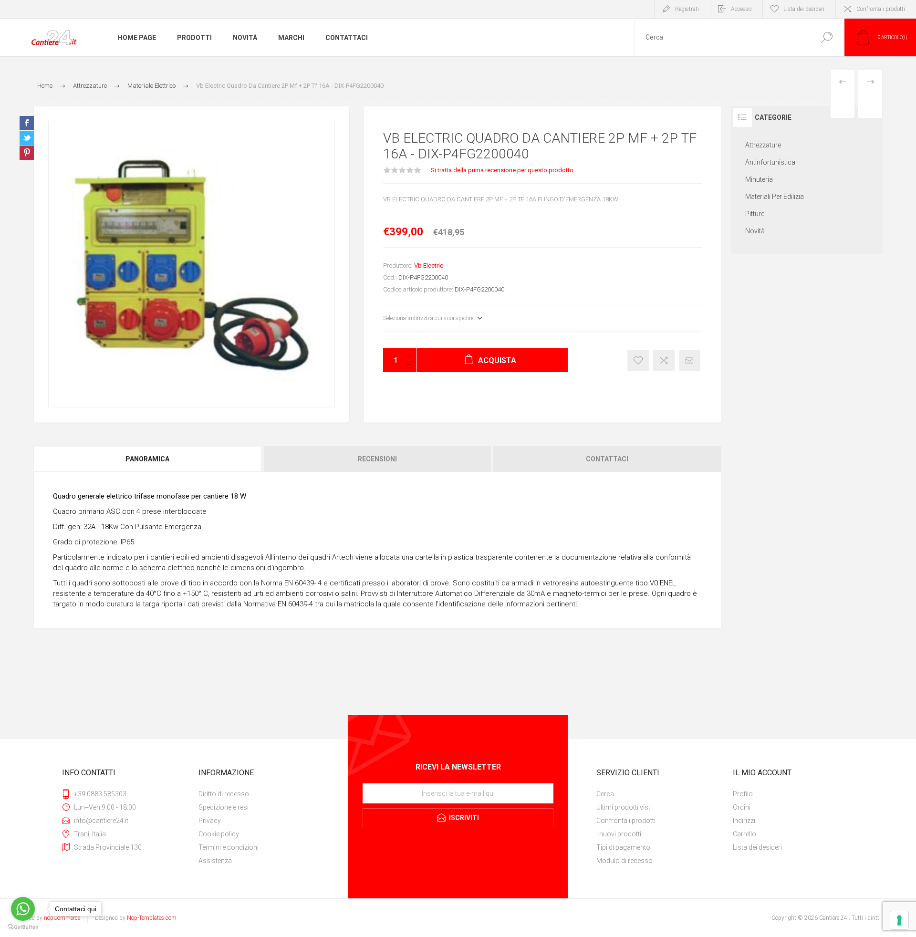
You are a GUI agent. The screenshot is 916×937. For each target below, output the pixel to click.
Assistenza (215, 860)
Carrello (744, 834)
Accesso (741, 9)
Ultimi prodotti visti (624, 807)
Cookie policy (218, 834)
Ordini (741, 807)
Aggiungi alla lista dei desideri (638, 360)
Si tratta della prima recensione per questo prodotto (502, 170)
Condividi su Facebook (27, 123)
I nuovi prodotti (618, 834)
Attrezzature (763, 145)
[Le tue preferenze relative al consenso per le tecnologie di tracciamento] (899, 920)
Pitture (754, 214)
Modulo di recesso (624, 860)
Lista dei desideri (757, 847)
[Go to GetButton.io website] (23, 927)
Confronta (664, 360)
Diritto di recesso (223, 794)
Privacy (209, 820)
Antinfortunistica (770, 162)
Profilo (743, 794)
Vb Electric (428, 265)
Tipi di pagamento (623, 847)
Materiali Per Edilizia (774, 196)
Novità (755, 231)
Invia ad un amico (689, 360)
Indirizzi (744, 820)
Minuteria (759, 179)
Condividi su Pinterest (27, 153)
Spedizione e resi (223, 807)
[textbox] (722, 37)
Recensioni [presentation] (377, 459)
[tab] (148, 459)
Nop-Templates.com (152, 918)
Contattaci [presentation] (607, 459)
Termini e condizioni (228, 847)
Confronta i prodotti (880, 9)
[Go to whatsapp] (23, 909)
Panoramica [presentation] (147, 459)
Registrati (687, 9)
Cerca (826, 37)
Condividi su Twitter (27, 138)
